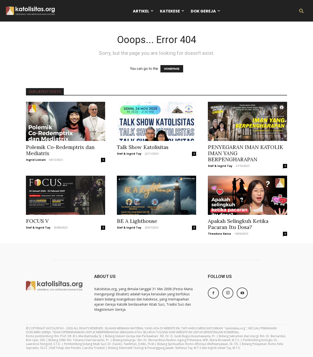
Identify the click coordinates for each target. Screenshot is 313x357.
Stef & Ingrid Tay (129, 153)
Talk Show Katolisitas (142, 147)
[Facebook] (213, 293)
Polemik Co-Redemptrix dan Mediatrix (60, 150)
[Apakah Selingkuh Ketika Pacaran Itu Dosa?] (247, 195)
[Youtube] (242, 293)
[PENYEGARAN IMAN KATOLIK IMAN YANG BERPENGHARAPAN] (247, 121)
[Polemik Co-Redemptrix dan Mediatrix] (65, 121)
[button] (301, 11)
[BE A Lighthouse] (156, 195)
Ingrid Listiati (36, 159)
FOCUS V (37, 221)
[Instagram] (227, 293)
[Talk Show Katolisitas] (156, 121)
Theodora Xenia (219, 233)
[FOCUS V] (65, 195)
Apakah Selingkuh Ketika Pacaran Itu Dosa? (238, 224)
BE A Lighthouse (137, 221)
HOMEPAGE (171, 68)
